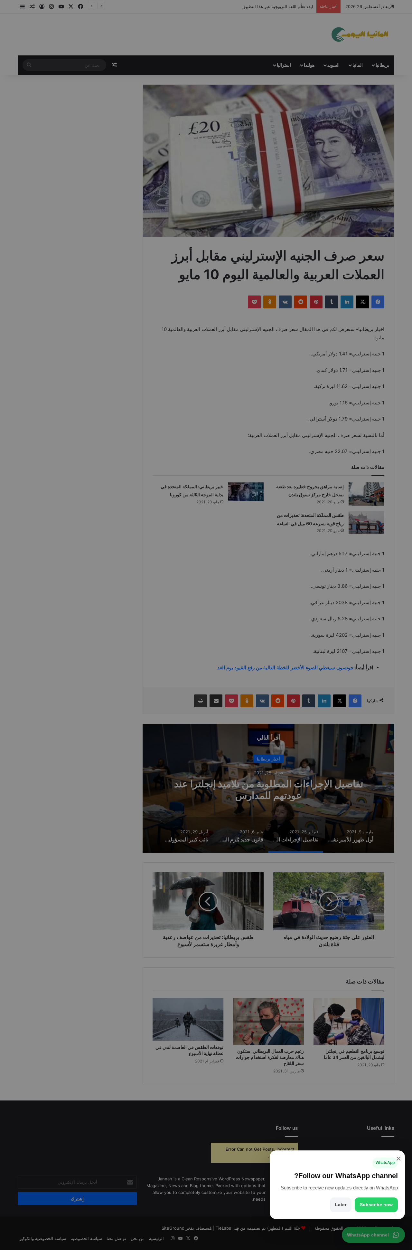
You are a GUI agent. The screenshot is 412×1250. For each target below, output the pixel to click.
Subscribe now (376, 1204)
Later (340, 1204)
